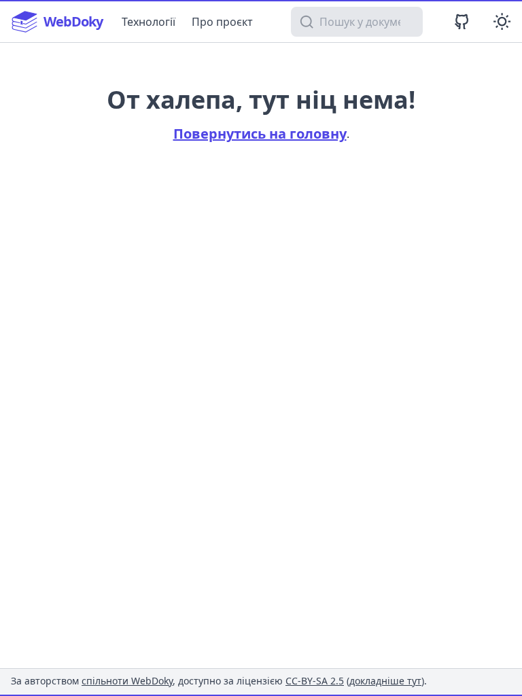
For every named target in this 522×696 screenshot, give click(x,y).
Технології (148, 21)
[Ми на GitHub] (462, 21)
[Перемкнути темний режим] (502, 21)
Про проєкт (222, 21)
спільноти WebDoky (127, 680)
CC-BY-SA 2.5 (314, 680)
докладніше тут (385, 680)
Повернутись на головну (260, 133)
